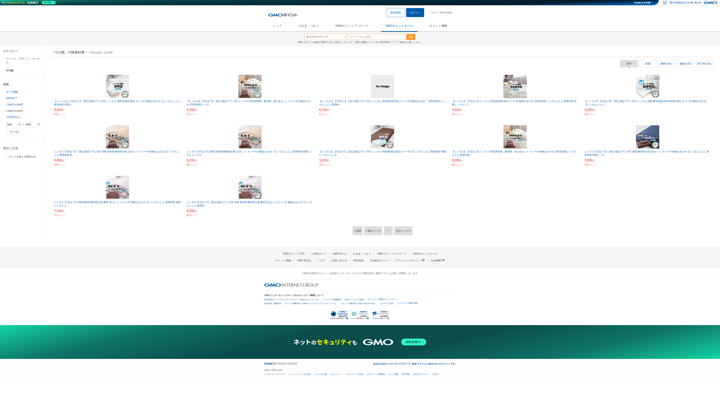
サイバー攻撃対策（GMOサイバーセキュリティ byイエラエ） (311, 303)
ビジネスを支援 (320, 374)
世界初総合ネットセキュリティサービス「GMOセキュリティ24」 (292, 299)
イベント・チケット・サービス (23, 60)
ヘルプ (433, 12)
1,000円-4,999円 (14, 104)
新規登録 (395, 12)
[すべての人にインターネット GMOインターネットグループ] (694, 2)
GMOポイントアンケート (352, 26)
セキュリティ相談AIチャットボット (383, 299)
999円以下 (11, 98)
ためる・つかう (308, 26)
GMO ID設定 (446, 12)
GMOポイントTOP (294, 253)
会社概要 (436, 260)
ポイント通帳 (438, 26)
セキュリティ (336, 374)
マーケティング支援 (354, 374)
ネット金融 (393, 374)
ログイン (415, 12)
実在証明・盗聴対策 (272, 303)
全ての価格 (12, 91)
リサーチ (370, 374)
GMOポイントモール (399, 26)
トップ (277, 26)
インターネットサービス (274, 374)
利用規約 (358, 260)
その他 (435, 374)
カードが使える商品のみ (22, 156)
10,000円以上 (13, 117)
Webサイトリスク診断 (354, 299)
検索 (410, 36)
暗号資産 (406, 374)
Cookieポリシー (379, 260)
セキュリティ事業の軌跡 (407, 303)
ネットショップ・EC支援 (299, 374)
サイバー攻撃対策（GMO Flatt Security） (358, 303)
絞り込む (15, 131)
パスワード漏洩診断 (332, 299)
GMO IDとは (340, 253)
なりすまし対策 (386, 303)
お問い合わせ (339, 260)
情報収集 (381, 374)
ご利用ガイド (319, 253)
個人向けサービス (420, 374)
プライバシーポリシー (408, 260)
